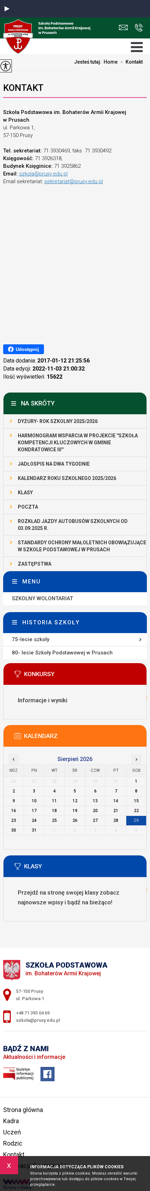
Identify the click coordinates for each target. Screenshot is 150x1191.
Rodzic (12, 1143)
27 (95, 820)
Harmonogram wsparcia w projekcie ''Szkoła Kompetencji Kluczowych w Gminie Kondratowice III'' (78, 442)
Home (111, 61)
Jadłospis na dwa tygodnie (54, 464)
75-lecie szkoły (30, 639)
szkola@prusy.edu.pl (125, 28)
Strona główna (23, 1109)
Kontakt (131, 61)
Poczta (28, 507)
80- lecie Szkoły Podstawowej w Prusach (62, 653)
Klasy (25, 492)
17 (34, 810)
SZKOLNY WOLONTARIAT (42, 598)
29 (136, 820)
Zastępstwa (34, 564)
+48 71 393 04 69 (137, 28)
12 (75, 800)
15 (136, 800)
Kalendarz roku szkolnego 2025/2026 (67, 478)
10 (34, 800)
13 (95, 800)
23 (13, 820)
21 (115, 810)
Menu (31, 581)
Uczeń (12, 1132)
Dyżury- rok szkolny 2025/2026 (58, 421)
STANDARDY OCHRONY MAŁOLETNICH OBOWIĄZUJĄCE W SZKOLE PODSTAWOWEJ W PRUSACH (82, 546)
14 (115, 800)
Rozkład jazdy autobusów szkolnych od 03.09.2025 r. (73, 524)
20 (95, 810)
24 (34, 820)
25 (54, 820)
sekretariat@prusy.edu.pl (73, 181)
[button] (7, 8)
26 (75, 820)
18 (54, 810)
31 (34, 830)
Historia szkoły (51, 622)
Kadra (11, 1121)
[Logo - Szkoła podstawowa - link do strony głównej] (49, 27)
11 (54, 800)
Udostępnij (27, 349)
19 (75, 810)
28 (115, 820)
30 (13, 830)
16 (13, 810)
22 (136, 810)
